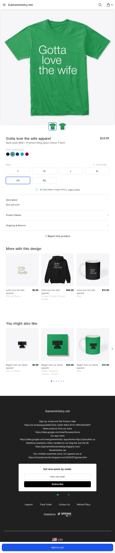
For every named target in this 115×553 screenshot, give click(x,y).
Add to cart (57, 547)
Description (12, 199)
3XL (44, 180)
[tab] (52, 126)
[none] (100, 164)
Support (29, 504)
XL (97, 171)
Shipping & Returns (16, 225)
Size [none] (8, 164)
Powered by (50, 495)
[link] (22, 270)
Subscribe (57, 484)
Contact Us (64, 504)
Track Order (46, 504)
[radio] (18, 171)
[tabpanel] (57, 67)
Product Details (13, 215)
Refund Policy (83, 504)
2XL (18, 180)
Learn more (74, 189)
